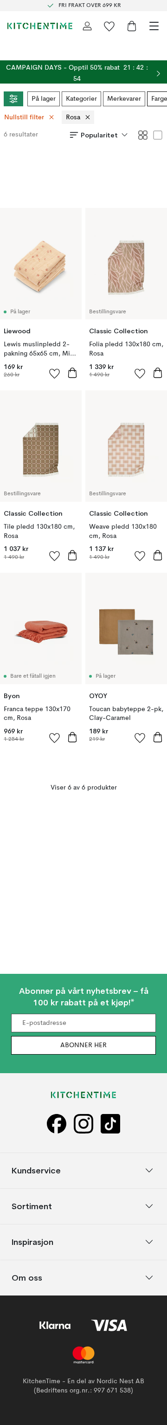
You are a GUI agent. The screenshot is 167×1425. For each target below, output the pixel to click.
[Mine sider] (87, 26)
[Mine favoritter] (109, 26)
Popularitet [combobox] (99, 135)
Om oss (27, 1277)
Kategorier (81, 99)
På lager (44, 99)
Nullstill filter (24, 117)
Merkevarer (124, 99)
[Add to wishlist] (54, 373)
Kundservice (36, 1170)
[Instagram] (83, 1123)
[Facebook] (56, 1123)
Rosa (73, 117)
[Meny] (154, 26)
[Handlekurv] (132, 26)
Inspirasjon (32, 1241)
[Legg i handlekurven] (72, 372)
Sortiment (32, 1205)
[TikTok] (110, 1123)
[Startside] (39, 26)
